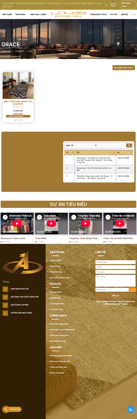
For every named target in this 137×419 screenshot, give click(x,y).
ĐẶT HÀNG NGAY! (126, 4)
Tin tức (113, 14)
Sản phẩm (20, 14)
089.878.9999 (15, 409)
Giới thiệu (7, 14)
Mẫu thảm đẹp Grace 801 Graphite (18, 102)
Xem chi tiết (18, 120)
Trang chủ (6, 51)
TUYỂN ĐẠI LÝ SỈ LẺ (98, 14)
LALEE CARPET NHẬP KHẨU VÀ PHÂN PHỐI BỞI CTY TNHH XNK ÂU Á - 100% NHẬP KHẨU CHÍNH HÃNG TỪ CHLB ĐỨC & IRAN (51, 5)
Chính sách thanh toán (59, 335)
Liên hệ (124, 14)
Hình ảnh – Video (38, 14)
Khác (30, 51)
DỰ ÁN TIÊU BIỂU (10, 231)
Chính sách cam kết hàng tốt (62, 330)
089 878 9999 (113, 5)
